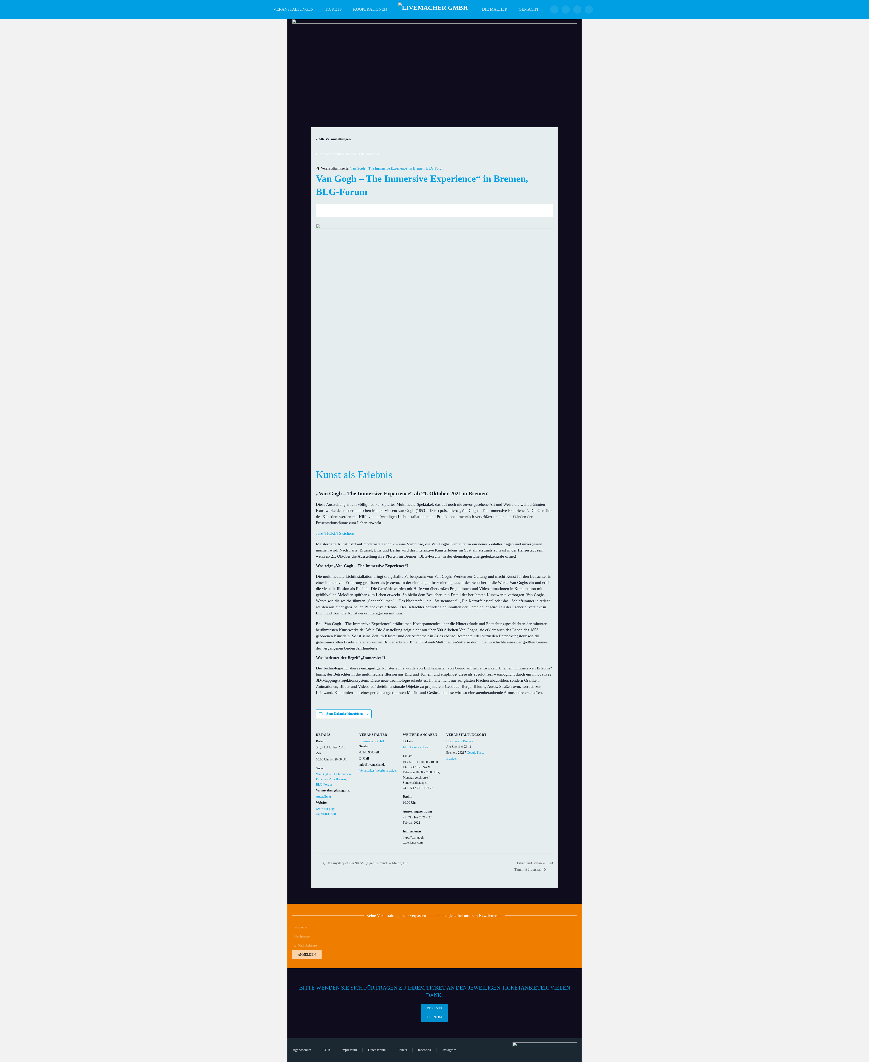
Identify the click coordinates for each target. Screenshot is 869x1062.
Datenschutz (377, 1050)
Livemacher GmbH (371, 741)
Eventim (434, 1017)
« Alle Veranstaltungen (333, 139)
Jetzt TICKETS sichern (335, 533)
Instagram (449, 1050)
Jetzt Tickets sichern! (416, 747)
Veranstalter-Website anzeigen (378, 770)
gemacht (529, 9)
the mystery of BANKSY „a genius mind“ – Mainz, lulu (367, 863)
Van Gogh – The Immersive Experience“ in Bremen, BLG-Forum (333, 779)
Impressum (349, 1050)
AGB (326, 1050)
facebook (424, 1050)
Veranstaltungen (293, 9)
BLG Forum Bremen (459, 741)
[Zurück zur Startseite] (434, 9)
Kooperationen (370, 9)
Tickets (333, 9)
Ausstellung (323, 796)
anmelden (307, 954)
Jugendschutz (301, 1050)
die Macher (494, 9)
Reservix (434, 1008)
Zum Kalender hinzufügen (344, 713)
